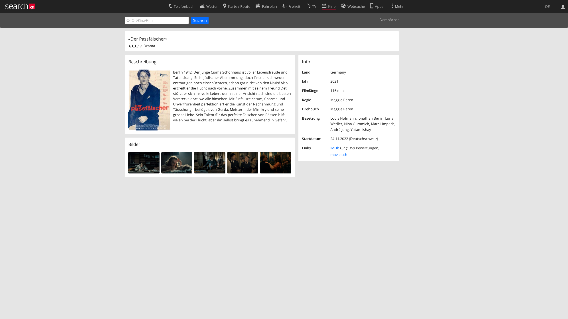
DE (547, 6)
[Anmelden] (563, 6)
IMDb (334, 148)
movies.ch (338, 154)
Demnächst (389, 19)
